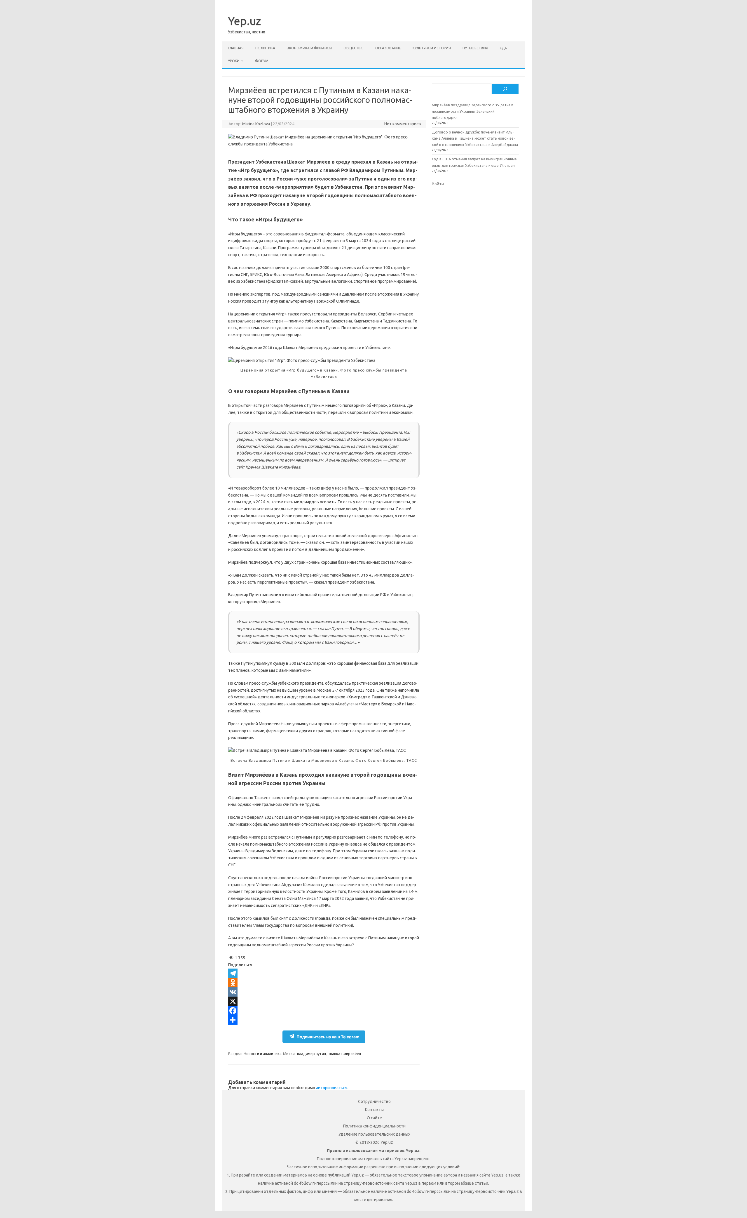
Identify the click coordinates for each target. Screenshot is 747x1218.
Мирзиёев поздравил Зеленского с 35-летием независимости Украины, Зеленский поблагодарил (472, 111)
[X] (324, 1001)
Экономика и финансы (309, 48)
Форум (261, 61)
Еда (503, 48)
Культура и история (432, 48)
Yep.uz (244, 21)
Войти (438, 183)
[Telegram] (324, 973)
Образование (388, 48)
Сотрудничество (374, 1101)
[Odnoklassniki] (324, 982)
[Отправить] (324, 1020)
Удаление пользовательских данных (374, 1134)
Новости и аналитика (263, 1054)
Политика (265, 48)
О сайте (374, 1117)
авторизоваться (331, 1087)
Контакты (374, 1109)
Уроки (234, 61)
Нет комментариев (402, 124)
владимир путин (311, 1054)
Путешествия (475, 48)
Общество (353, 48)
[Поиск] (505, 89)
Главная (236, 48)
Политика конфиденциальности (374, 1126)
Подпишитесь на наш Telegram (327, 1036)
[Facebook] (324, 1010)
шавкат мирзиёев (345, 1054)
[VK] (324, 992)
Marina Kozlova (256, 124)
